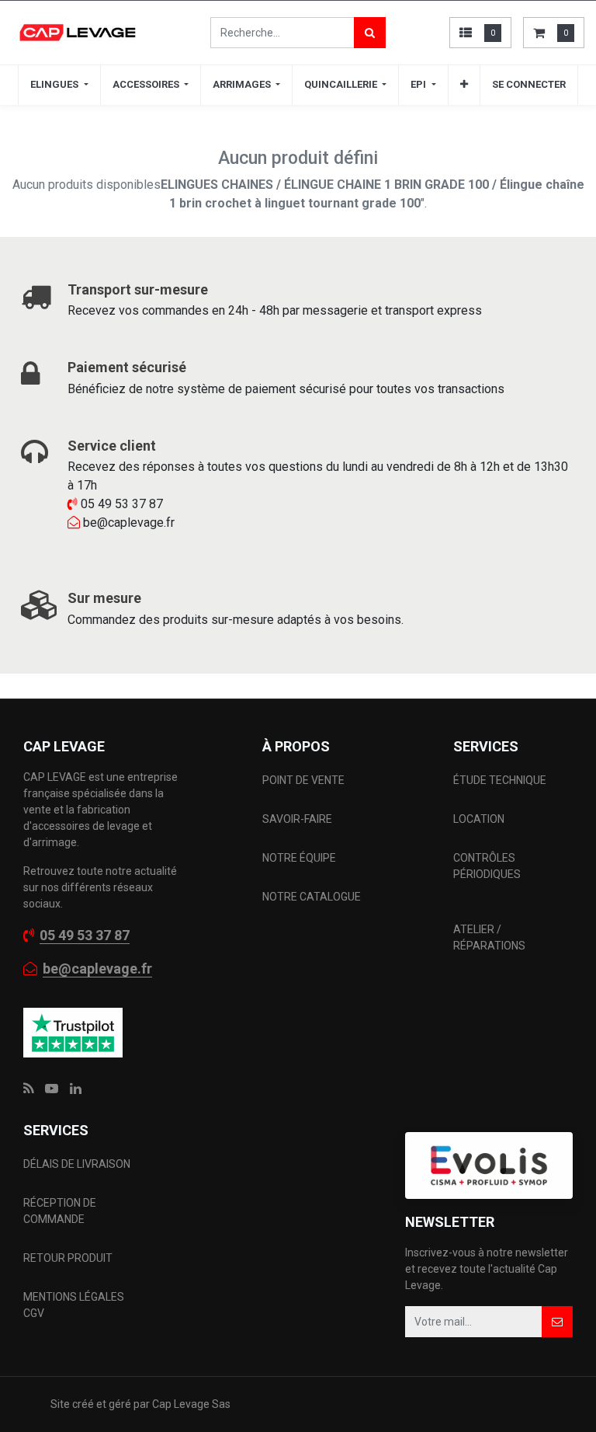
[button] (464, 84)
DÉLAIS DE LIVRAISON (78, 1164)
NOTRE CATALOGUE (311, 896)
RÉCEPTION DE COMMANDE (59, 1211)
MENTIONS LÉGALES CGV (73, 1305)
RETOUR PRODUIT (68, 1258)
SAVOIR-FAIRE (297, 819)
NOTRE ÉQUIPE (299, 858)
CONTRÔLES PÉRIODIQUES (487, 866)
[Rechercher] (370, 32)
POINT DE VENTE (303, 780)
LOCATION (480, 819)
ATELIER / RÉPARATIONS (489, 937)
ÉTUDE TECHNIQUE (501, 780)
